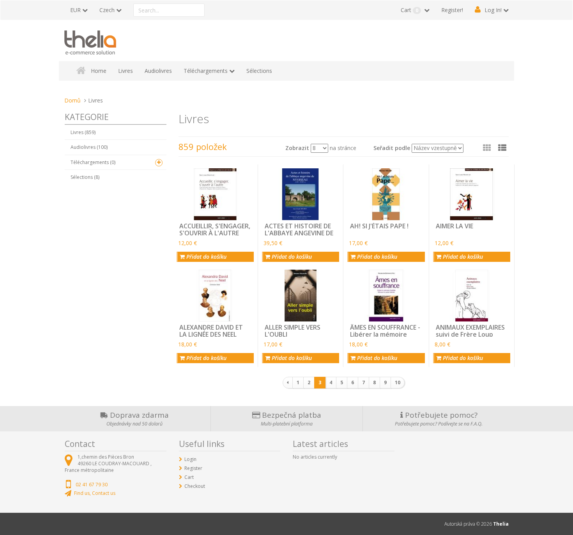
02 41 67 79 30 (92, 484)
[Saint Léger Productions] (90, 41)
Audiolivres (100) (89, 147)
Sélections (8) (85, 177)
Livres (125, 70)
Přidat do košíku (205, 256)
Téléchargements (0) (93, 162)
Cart (409, 10)
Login (190, 459)
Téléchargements (206, 70)
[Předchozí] (288, 382)
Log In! (493, 10)
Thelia (501, 524)
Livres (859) (83, 132)
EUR (75, 10)
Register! (452, 10)
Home (98, 70)
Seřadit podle (391, 148)
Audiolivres (158, 70)
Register (193, 468)
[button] (502, 148)
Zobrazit (297, 148)
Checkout (194, 486)
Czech (107, 10)
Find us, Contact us (94, 493)
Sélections (259, 70)
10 (397, 382)
